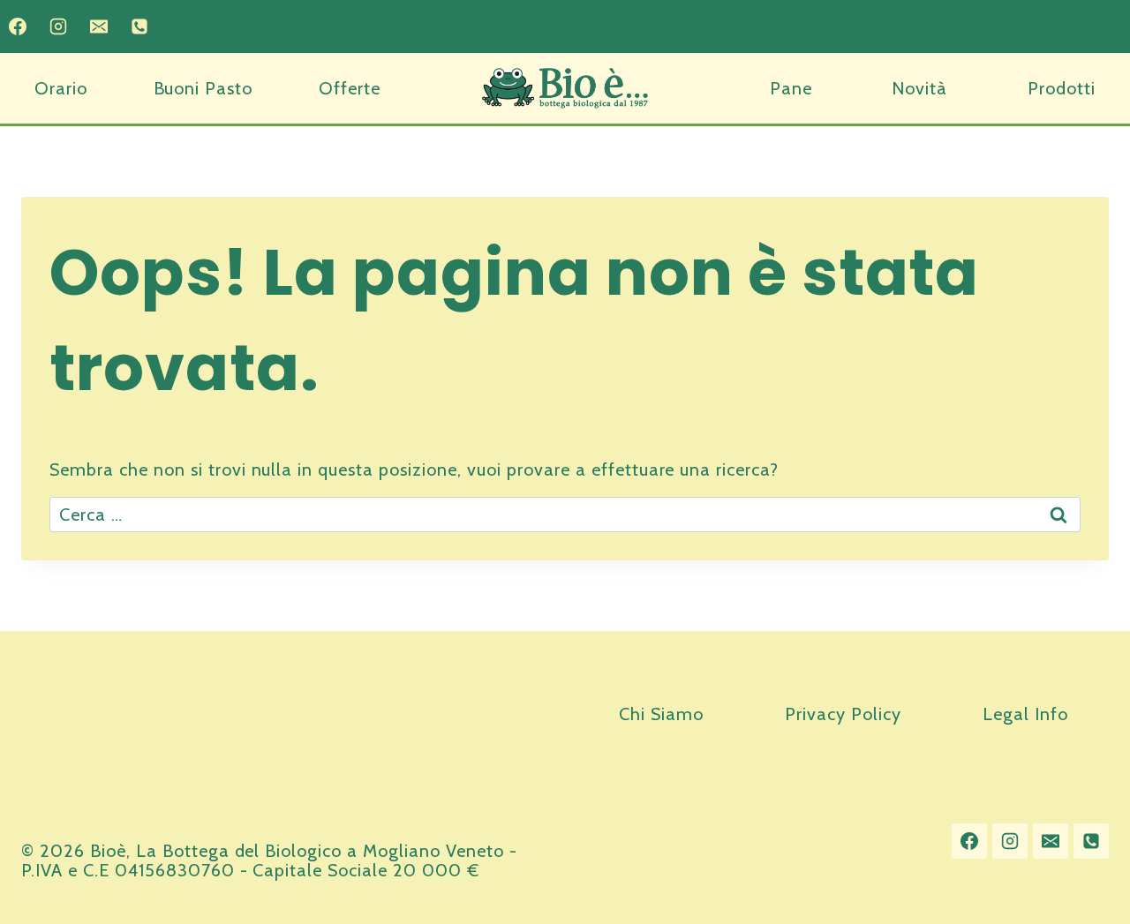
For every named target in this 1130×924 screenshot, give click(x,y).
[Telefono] (139, 26)
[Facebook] (17, 26)
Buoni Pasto (203, 88)
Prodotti (1062, 88)
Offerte (349, 88)
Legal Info (1025, 714)
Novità (919, 88)
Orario (60, 88)
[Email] (99, 26)
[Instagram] (58, 26)
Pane (791, 88)
